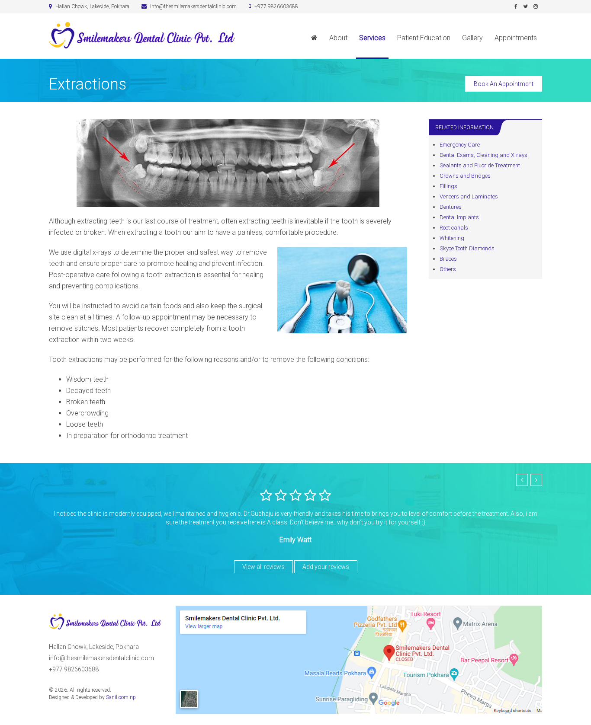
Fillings (448, 186)
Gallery (472, 38)
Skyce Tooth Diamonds (467, 248)
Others (448, 269)
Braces (448, 259)
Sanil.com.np (121, 697)
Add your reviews (325, 566)
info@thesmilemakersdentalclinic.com (101, 658)
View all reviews (263, 566)
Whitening (452, 238)
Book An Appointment (503, 83)
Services (372, 38)
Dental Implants (459, 217)
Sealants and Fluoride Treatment (480, 165)
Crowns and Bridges (465, 175)
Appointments (516, 38)
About (338, 38)
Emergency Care (460, 144)
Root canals (454, 227)
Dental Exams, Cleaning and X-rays (483, 155)
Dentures (451, 207)
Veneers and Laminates (469, 196)
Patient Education (423, 38)
